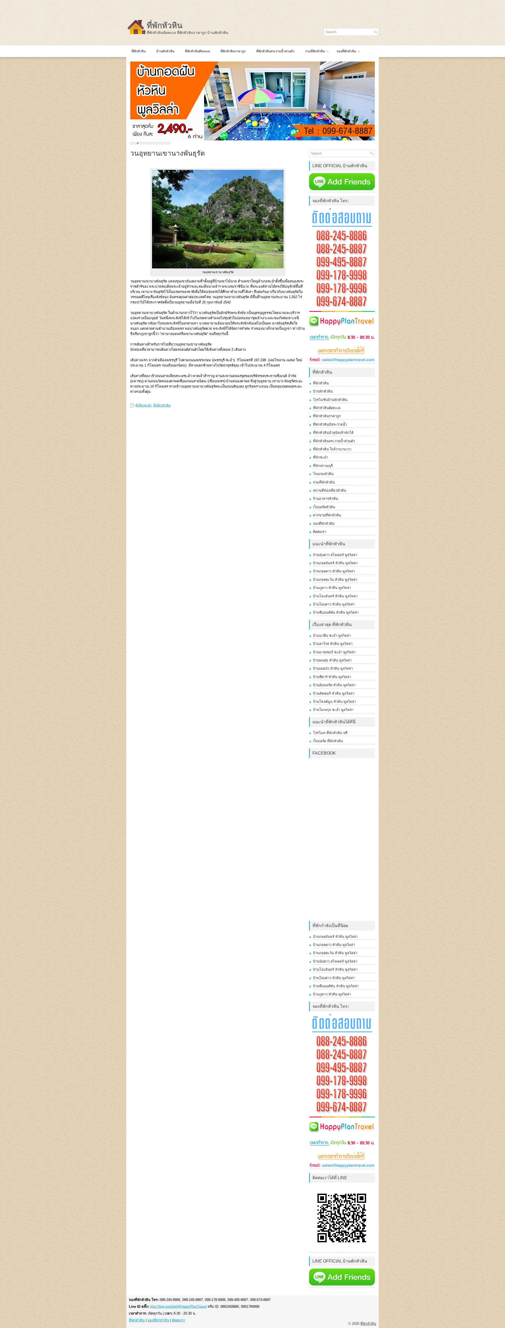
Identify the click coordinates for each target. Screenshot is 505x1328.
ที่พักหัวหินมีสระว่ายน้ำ (330, 424)
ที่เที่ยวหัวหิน (161, 405)
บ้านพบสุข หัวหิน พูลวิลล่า (332, 660)
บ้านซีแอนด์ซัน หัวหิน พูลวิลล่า (335, 612)
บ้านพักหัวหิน (323, 391)
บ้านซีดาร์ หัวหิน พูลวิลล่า (332, 677)
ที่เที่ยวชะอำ (143, 405)
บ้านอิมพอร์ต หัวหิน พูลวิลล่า (334, 685)
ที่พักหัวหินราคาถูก (327, 416)
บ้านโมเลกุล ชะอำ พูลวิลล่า (333, 710)
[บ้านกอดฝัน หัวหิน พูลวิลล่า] (252, 101)
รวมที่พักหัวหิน (324, 482)
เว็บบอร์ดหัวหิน (324, 507)
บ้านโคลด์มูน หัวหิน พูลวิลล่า (334, 702)
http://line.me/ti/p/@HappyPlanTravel (178, 1307)
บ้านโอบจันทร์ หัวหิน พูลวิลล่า (335, 596)
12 (166, 143)
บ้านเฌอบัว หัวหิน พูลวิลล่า (333, 668)
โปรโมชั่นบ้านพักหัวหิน (330, 400)
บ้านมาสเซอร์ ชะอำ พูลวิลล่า (334, 652)
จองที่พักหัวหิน (324, 524)
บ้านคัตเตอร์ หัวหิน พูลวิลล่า (333, 693)
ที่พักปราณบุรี (323, 466)
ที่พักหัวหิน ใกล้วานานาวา (332, 449)
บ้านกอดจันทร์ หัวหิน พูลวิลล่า (335, 563)
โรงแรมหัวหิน (323, 474)
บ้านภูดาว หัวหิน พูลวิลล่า (332, 588)
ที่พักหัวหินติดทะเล (326, 408)
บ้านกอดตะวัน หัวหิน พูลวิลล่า (335, 580)
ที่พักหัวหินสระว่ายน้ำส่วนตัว (334, 441)
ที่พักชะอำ (320, 457)
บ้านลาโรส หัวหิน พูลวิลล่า (332, 644)
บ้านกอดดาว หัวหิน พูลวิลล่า (334, 571)
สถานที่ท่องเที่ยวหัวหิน (329, 490)
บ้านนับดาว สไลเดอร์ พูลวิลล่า (335, 555)
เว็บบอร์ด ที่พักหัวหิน (328, 741)
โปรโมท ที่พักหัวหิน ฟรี (330, 733)
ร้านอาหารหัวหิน (325, 499)
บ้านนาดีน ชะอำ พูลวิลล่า (332, 636)
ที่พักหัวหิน (165, 25)
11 (163, 143)
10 (160, 143)
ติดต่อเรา (319, 532)
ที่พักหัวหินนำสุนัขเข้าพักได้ (333, 433)
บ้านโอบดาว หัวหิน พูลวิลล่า (334, 604)
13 (169, 143)
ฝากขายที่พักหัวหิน (327, 515)
